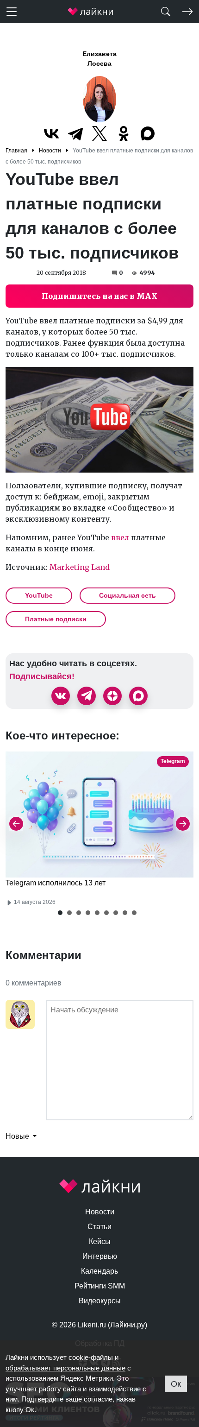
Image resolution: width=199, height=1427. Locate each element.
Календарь (99, 1271)
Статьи (99, 1227)
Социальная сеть (127, 595)
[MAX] (148, 133)
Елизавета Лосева (99, 58)
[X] (99, 133)
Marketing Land (80, 567)
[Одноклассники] (123, 133)
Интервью (99, 1256)
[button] (60, 912)
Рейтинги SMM (100, 1286)
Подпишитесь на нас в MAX (99, 296)
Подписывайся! (42, 676)
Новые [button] (18, 1136)
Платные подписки (56, 619)
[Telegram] (75, 133)
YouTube (39, 595)
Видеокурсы (100, 1301)
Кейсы (100, 1241)
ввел (120, 537)
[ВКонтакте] (51, 133)
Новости (99, 1212)
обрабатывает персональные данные (65, 1368)
